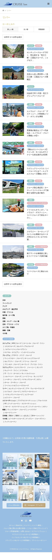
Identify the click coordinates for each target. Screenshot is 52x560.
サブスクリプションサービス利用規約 (25, 534)
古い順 (26, 29)
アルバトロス (42, 400)
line (22, 521)
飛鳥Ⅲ (11, 416)
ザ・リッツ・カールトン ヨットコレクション (19, 373)
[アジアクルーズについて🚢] (42, 493)
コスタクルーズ (9, 346)
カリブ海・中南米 (9, 327)
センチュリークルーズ (16, 388)
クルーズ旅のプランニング (37, 528)
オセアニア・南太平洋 (10, 309)
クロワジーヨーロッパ (29, 391)
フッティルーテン (35, 406)
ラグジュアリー (8, 367)
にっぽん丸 (25, 416)
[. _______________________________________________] (26, 461)
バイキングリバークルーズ (13, 394)
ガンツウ (40, 367)
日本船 (5, 416)
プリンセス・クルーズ (12, 364)
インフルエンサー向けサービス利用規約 (25, 537)
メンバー (27, 525)
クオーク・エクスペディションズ (15, 406)
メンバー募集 (36, 525)
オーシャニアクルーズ (32, 358)
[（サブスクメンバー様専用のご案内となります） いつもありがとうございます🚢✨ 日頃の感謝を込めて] (26, 493)
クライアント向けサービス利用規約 (17, 540)
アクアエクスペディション (27, 400)
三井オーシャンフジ (37, 416)
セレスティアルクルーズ (25, 346)
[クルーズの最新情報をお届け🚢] (26, 477)
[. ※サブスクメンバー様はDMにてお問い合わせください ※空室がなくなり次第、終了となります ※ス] (10, 477)
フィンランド (7, 303)
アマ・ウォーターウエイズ (35, 388)
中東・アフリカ (8, 312)
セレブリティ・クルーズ (12, 361)
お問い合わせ (25, 531)
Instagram (26, 521)
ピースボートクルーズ (16, 419)
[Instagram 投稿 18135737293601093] (10, 493)
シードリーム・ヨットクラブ (33, 376)
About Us (19, 525)
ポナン (39, 379)
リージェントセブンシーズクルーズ (16, 385)
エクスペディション (9, 400)
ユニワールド (29, 394)
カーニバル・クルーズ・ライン (34, 343)
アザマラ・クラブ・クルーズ (22, 355)
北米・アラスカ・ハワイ (11, 324)
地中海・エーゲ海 (9, 315)
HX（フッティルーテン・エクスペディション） (20, 403)
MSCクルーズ (16, 343)
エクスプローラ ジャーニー (25, 367)
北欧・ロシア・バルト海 (11, 321)
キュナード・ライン (11, 370)
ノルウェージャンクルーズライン (15, 349)
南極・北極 (6, 330)
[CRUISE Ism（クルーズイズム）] (15, 4)
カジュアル (6, 343)
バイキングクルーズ (28, 379)
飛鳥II (17, 416)
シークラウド (32, 409)
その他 (5, 333)
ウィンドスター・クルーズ (13, 358)
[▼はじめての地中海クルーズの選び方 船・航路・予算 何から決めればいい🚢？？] (10, 461)
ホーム (11, 525)
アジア (5, 306)
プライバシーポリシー (39, 540)
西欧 (4, 318)
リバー (5, 388)
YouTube (30, 521)
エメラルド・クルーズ (12, 391)
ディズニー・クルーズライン (36, 419)
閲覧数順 (41, 29)
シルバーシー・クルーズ (12, 376)
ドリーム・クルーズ (30, 361)
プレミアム (6, 355)
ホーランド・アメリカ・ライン (32, 364)
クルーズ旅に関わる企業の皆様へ (15, 528)
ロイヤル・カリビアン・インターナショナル (19, 352)
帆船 (4, 409)
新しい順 (10, 29)
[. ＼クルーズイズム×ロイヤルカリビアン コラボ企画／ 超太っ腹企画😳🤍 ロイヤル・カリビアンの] (42, 477)
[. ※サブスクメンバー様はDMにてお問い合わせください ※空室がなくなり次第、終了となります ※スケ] (42, 461)
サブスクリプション (38, 531)
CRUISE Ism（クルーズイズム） (20, 549)
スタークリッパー (10, 412)
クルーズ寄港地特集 (12, 531)
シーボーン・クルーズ (12, 379)
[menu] (48, 4)
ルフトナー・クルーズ (12, 397)
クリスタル (24, 370)
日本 (4, 300)
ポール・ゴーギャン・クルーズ (15, 382)
